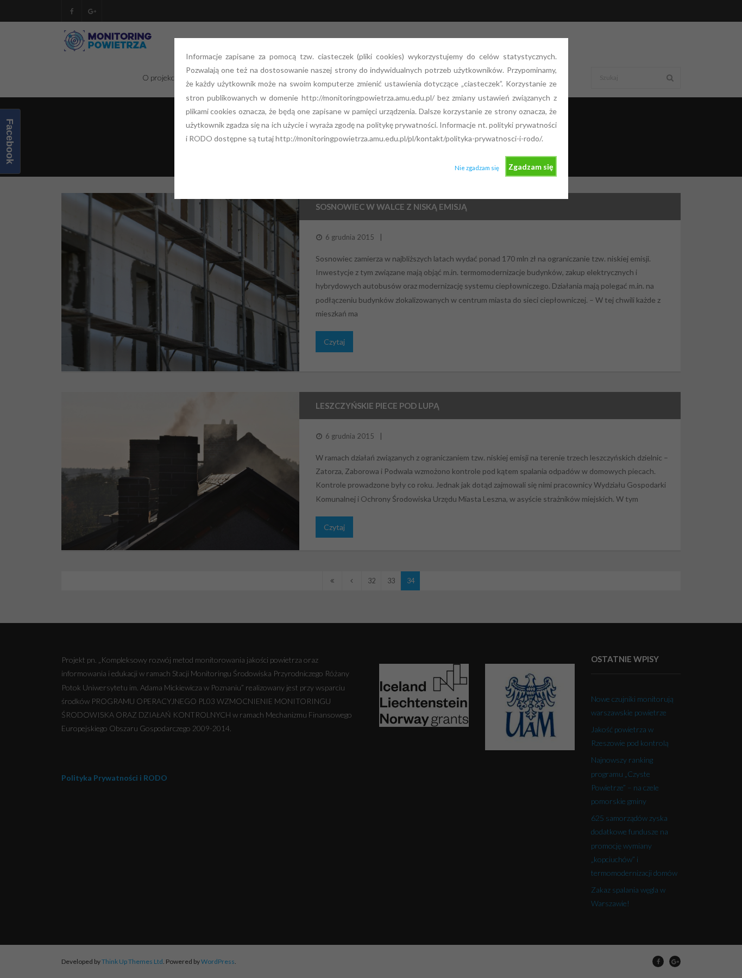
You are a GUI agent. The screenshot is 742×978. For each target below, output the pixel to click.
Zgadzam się (530, 166)
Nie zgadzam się (477, 167)
